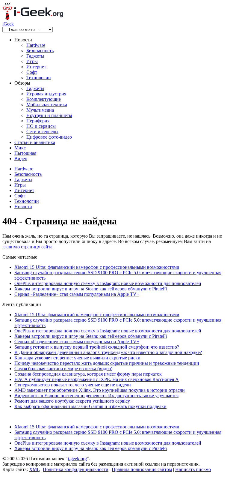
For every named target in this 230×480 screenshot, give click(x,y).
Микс (20, 147)
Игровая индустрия (46, 93)
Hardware (35, 45)
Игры (32, 61)
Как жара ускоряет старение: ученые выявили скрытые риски (77, 357)
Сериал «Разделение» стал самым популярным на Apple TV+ (76, 294)
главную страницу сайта (27, 246)
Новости (23, 206)
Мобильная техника (46, 104)
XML (34, 469)
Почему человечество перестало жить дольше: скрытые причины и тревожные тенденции (106, 363)
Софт (31, 72)
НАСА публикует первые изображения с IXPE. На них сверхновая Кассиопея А (96, 379)
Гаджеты (35, 55)
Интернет (36, 66)
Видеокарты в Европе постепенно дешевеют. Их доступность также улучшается (96, 395)
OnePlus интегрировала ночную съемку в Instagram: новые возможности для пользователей (107, 283)
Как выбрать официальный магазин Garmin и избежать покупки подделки (90, 406)
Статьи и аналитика (34, 142)
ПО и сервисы (41, 126)
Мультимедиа (40, 109)
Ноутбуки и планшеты (49, 115)
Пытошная (25, 153)
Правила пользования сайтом (142, 469)
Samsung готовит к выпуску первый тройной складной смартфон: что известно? (96, 347)
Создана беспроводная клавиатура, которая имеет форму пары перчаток (88, 373)
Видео (20, 158)
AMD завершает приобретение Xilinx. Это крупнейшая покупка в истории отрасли (99, 390)
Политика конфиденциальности (75, 469)
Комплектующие (43, 99)
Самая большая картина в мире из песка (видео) (63, 368)
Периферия (37, 120)
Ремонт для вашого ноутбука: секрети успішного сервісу (72, 401)
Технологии (38, 77)
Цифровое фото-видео (49, 137)
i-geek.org (77, 458)
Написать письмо (193, 469)
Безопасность (40, 50)
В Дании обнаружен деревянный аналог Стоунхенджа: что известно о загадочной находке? (108, 352)
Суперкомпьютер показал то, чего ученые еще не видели (72, 384)
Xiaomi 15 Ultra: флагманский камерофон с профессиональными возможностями (96, 267)
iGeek (8, 23)
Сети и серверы (42, 131)
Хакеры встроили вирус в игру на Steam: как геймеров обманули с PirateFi (90, 288)
